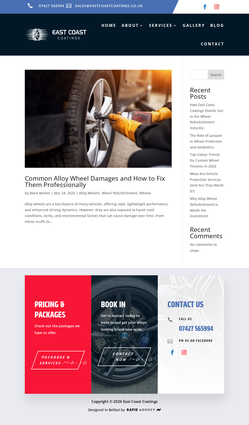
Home (108, 25)
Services (160, 25)
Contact (212, 44)
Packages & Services (55, 360)
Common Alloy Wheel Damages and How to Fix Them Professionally (95, 181)
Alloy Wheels (89, 193)
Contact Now (123, 356)
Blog (217, 25)
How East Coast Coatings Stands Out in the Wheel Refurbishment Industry (206, 116)
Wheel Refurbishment (119, 193)
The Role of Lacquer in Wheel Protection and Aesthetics (206, 141)
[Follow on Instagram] (217, 7)
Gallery (194, 25)
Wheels (145, 193)
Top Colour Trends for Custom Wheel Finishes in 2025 (205, 160)
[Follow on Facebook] (205, 7)
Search (216, 74)
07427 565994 (51, 5)
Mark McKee (40, 193)
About (130, 25)
